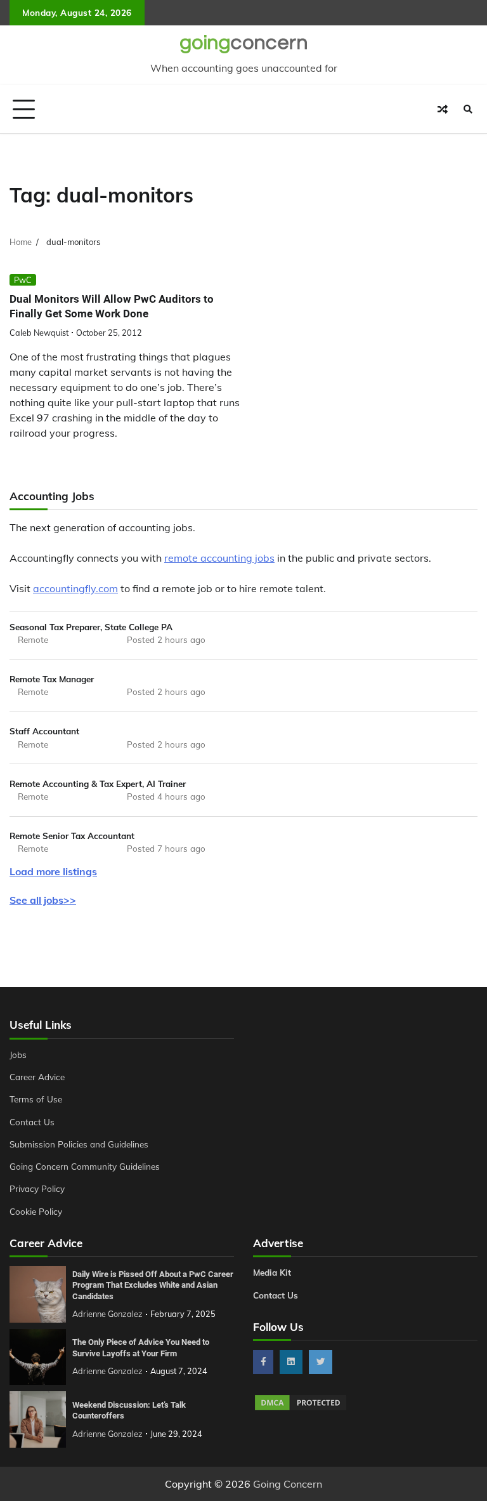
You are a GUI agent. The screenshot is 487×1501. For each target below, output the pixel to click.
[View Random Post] (442, 109)
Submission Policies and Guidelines (79, 1144)
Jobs (18, 1054)
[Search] (467, 109)
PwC (23, 280)
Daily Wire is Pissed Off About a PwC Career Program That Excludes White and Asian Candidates (152, 1285)
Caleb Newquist (39, 332)
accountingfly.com (75, 588)
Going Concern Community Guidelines (85, 1166)
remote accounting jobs (219, 558)
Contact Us (32, 1121)
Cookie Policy (36, 1211)
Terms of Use (36, 1099)
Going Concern (287, 1484)
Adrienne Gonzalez (107, 1314)
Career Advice (37, 1076)
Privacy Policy (37, 1188)
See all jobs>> (43, 900)
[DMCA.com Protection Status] (300, 1408)
